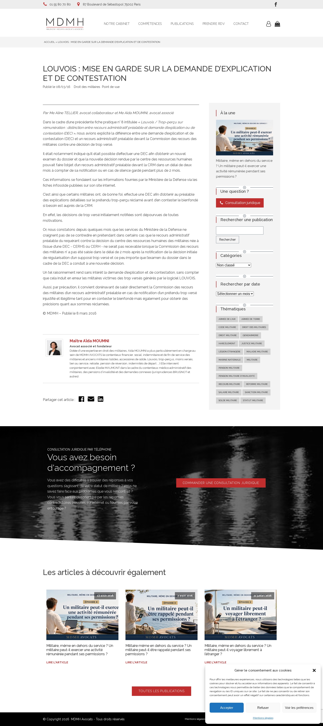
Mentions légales (263, 717)
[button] (314, 670)
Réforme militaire (257, 384)
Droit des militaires (87, 87)
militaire (252, 359)
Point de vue (111, 87)
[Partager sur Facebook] (81, 400)
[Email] (91, 401)
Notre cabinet (117, 23)
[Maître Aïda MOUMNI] (54, 355)
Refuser (263, 708)
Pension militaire (229, 368)
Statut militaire (253, 400)
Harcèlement (227, 343)
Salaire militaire (229, 392)
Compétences (150, 23)
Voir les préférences (299, 708)
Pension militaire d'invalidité (237, 376)
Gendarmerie (250, 335)
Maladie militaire (257, 351)
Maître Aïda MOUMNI (89, 340)
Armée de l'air (227, 319)
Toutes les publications (161, 691)
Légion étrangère (229, 351)
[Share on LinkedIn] (100, 400)
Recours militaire (229, 384)
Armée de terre (250, 319)
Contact (241, 23)
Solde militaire (228, 400)
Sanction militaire (256, 392)
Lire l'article (57, 662)
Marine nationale (230, 359)
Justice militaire (251, 343)
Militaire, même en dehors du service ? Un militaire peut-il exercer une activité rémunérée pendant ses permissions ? (79, 650)
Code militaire (227, 327)
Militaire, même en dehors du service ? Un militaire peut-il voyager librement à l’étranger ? (238, 650)
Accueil (49, 42)
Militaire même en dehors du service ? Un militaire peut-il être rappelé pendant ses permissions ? (158, 650)
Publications (182, 23)
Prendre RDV (214, 23)
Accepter (226, 708)
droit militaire (228, 335)
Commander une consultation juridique (221, 483)
